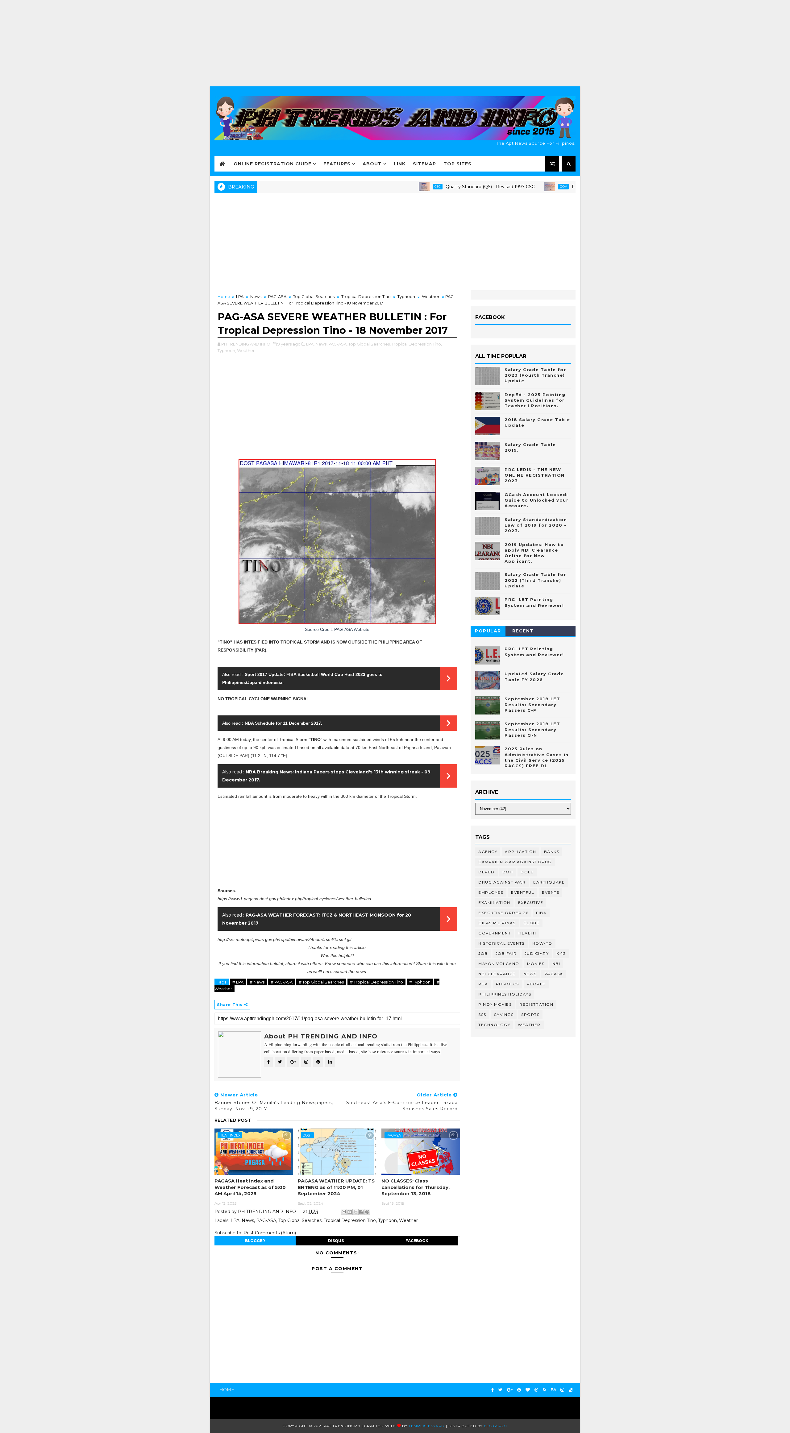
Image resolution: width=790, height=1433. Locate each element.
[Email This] (344, 1212)
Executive (530, 902)
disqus (336, 1240)
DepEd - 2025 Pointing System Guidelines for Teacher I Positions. (535, 400)
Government (494, 933)
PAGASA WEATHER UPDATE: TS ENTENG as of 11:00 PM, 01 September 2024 (336, 1187)
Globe (531, 923)
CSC (397, 186)
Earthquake (549, 882)
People (536, 984)
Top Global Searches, (369, 344)
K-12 (561, 953)
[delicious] (570, 1390)
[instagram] (562, 1390)
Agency (487, 851)
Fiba (541, 912)
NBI (556, 963)
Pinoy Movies (495, 1004)
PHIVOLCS (507, 984)
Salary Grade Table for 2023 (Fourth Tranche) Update (535, 375)
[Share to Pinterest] (367, 1212)
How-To (542, 943)
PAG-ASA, (337, 344)
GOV (523, 186)
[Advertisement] (395, 43)
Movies (536, 963)
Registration (536, 1004)
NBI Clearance (497, 973)
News (255, 296)
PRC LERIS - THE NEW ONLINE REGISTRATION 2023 (535, 475)
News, (321, 344)
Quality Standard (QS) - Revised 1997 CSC (450, 186)
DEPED (486, 872)
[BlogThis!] (350, 1212)
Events (550, 892)
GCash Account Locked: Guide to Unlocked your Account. (536, 500)
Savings (504, 1014)
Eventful (522, 892)
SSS (482, 1014)
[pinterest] (519, 1390)
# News (257, 981)
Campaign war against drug (515, 861)
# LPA (237, 981)
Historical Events (501, 943)
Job (483, 953)
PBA (483, 984)
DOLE (527, 872)
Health (527, 933)
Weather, (246, 350)
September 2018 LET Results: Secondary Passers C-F (532, 704)
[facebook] (492, 1390)
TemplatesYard (427, 1425)
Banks (551, 851)
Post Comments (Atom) (269, 1233)
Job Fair (506, 953)
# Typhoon (419, 981)
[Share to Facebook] (361, 1212)
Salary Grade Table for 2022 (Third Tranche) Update (535, 580)
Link (399, 164)
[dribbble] (536, 1390)
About (372, 164)
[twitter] (500, 1390)
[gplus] (509, 1390)
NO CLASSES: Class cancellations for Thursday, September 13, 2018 (415, 1187)
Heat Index (229, 1135)
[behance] (553, 1390)
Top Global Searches (314, 296)
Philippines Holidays (504, 994)
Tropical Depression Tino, (417, 344)
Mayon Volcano (498, 963)
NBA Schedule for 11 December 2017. (283, 723)
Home (224, 296)
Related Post (232, 1120)
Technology (494, 1024)
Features (337, 164)
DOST (307, 1135)
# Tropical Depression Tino (376, 981)
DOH (507, 872)
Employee (490, 892)
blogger (255, 1240)
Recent (523, 631)
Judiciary (537, 953)
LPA (239, 296)
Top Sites (457, 164)
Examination (494, 902)
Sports (530, 1014)
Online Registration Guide (272, 164)
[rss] (544, 1390)
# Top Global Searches (321, 981)
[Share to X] (355, 1212)
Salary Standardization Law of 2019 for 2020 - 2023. (536, 525)
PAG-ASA (277, 296)
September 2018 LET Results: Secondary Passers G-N (532, 729)
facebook (416, 1240)
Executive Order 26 (503, 912)
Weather (430, 296)
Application (520, 851)
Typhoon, (227, 350)
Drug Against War (502, 882)
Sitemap (424, 164)
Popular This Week (488, 632)
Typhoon (406, 296)
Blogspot (496, 1425)
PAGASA (393, 1135)
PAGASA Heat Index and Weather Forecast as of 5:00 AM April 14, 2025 (250, 1187)
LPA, (310, 344)
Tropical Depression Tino (366, 296)
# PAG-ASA (282, 981)
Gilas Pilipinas (497, 923)
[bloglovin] (527, 1390)
